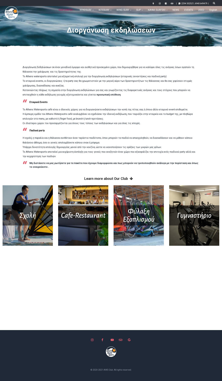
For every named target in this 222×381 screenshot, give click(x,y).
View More (28, 215)
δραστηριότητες (67, 71)
